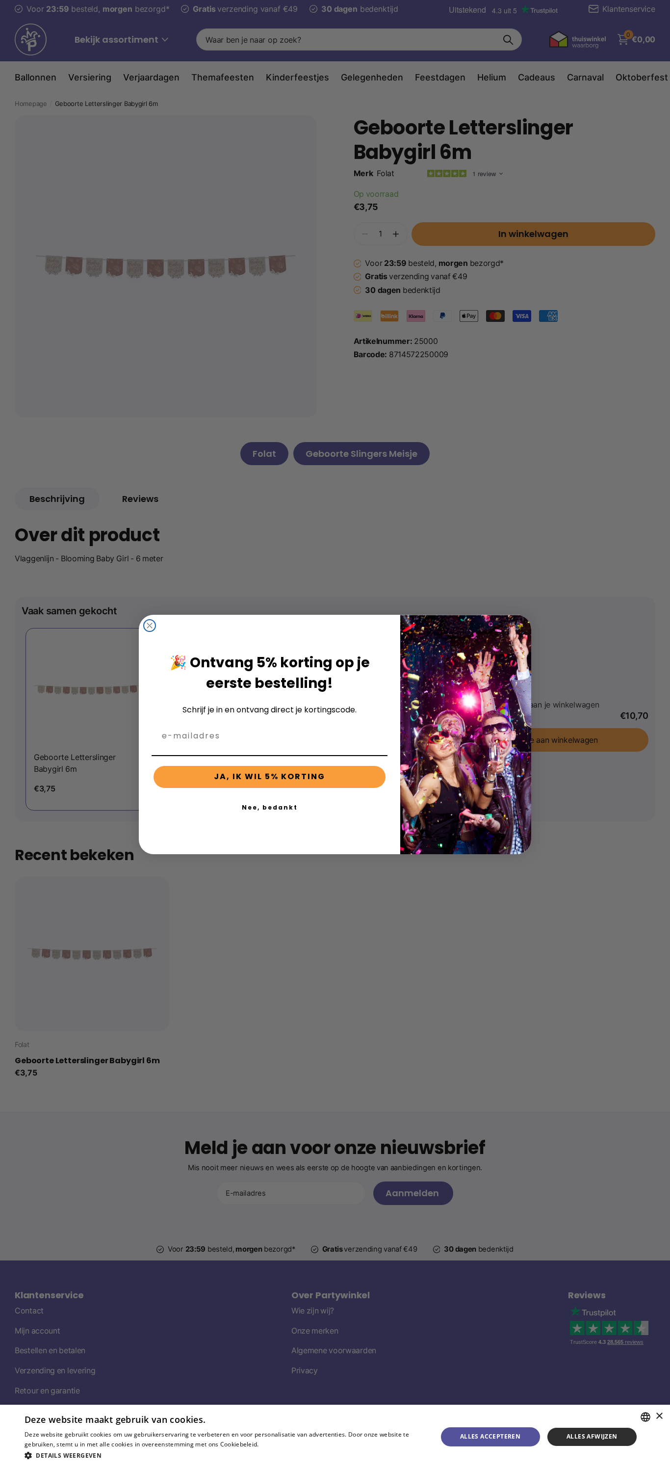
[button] (225, 1455)
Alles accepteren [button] (490, 1436)
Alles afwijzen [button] (592, 1436)
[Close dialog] (149, 625)
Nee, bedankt (270, 807)
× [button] (659, 1416)
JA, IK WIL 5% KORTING (269, 776)
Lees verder (277, 1444)
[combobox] (645, 1417)
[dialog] (335, 1437)
